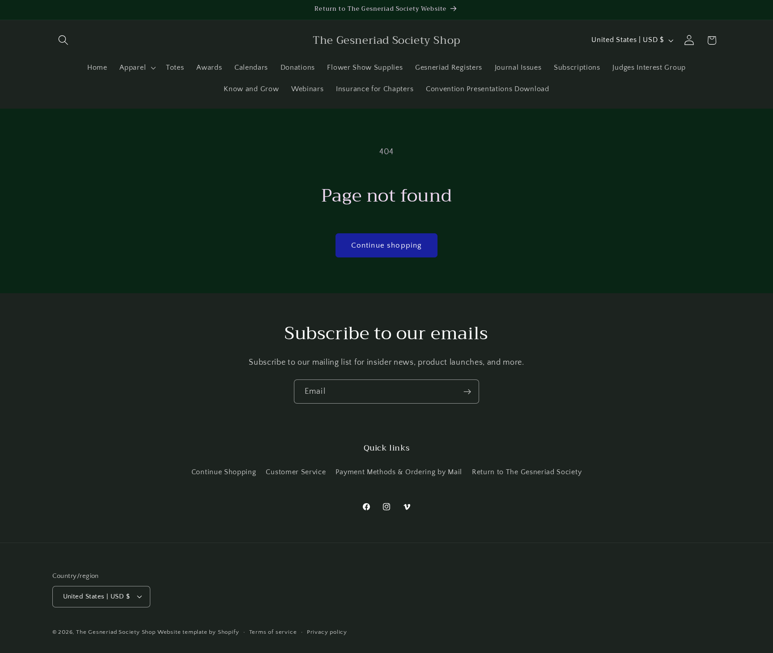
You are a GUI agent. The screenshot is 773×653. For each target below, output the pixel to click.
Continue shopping (386, 245)
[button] (63, 40)
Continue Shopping (223, 472)
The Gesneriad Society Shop (116, 632)
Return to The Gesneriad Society (527, 472)
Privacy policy (327, 632)
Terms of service (273, 632)
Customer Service (296, 472)
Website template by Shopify (198, 632)
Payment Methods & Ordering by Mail (399, 472)
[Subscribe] (467, 391)
